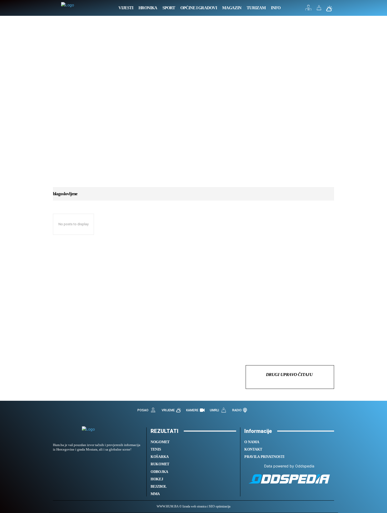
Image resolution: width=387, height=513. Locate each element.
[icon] (308, 9)
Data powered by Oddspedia (289, 466)
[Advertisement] (193, 107)
